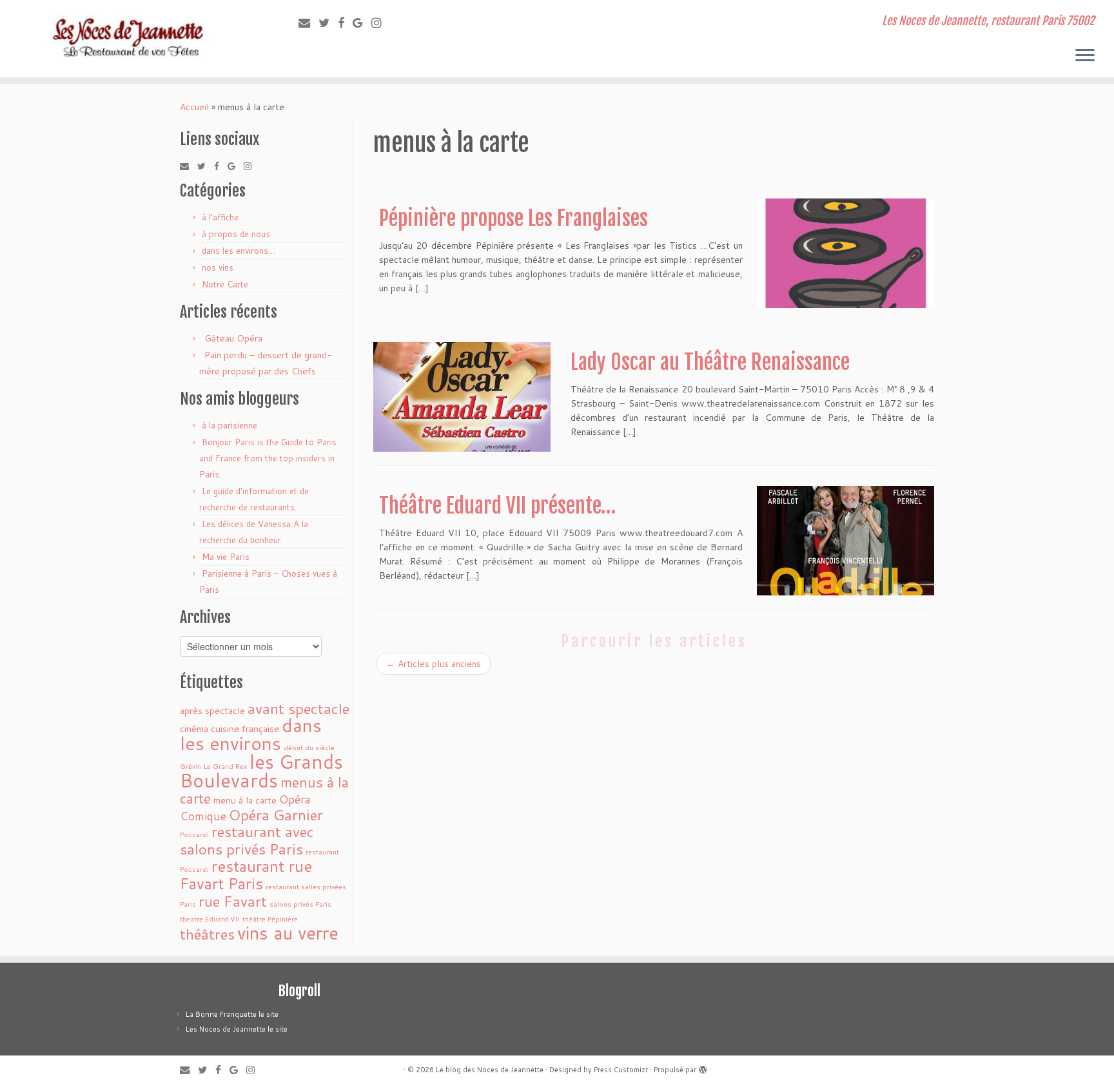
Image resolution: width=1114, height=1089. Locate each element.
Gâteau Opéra (233, 338)
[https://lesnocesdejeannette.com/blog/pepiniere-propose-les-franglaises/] (845, 253)
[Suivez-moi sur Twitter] (328, 22)
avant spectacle (298, 708)
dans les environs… (238, 250)
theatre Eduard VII (210, 918)
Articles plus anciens (433, 663)
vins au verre (287, 932)
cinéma (194, 728)
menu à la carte (245, 800)
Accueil (194, 107)
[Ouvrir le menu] (1085, 56)
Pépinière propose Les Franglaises (513, 218)
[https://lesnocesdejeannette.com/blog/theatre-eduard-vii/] (845, 540)
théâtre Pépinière (270, 918)
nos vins (217, 267)
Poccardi (194, 834)
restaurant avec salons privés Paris (247, 840)
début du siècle (309, 747)
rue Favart (233, 901)
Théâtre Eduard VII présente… (497, 506)
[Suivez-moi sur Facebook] (345, 22)
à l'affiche (220, 217)
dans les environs (251, 734)
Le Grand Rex (225, 766)
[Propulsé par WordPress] (702, 1067)
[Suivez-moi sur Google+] (362, 22)
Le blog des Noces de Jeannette (489, 1070)
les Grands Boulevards (261, 770)
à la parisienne (229, 425)
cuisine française (245, 728)
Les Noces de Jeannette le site (237, 1029)
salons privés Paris (300, 904)
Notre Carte (225, 284)
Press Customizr (621, 1070)
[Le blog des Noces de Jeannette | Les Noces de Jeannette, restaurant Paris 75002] (128, 38)
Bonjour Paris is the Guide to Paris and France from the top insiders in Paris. (268, 458)
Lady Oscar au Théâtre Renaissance (710, 362)
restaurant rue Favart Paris (246, 874)
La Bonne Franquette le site (232, 1014)
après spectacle (212, 710)
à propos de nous (236, 234)
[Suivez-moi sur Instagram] (380, 22)
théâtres (207, 933)
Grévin (190, 766)
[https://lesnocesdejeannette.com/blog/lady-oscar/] (462, 397)
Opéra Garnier (276, 814)
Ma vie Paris (225, 557)
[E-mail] (308, 22)
